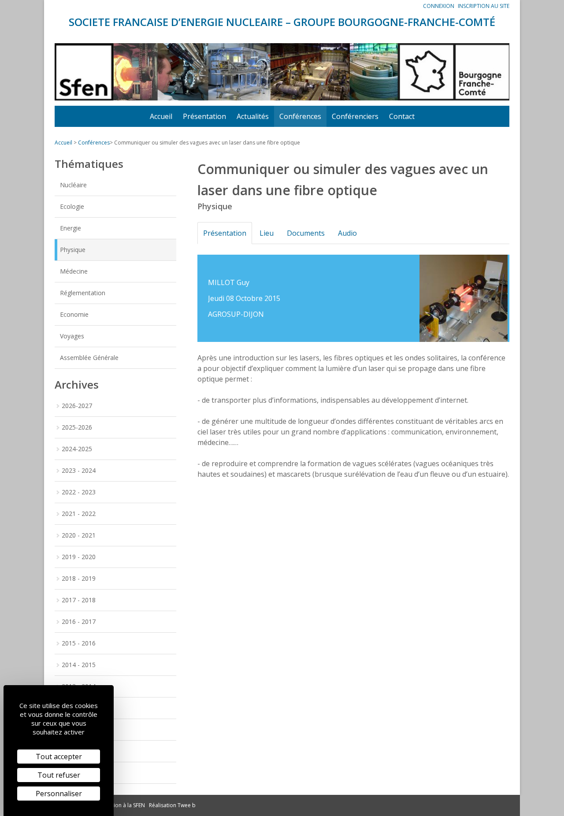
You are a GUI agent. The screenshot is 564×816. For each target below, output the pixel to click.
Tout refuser (58, 775)
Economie (74, 314)
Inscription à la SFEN (120, 805)
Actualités (253, 116)
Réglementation (82, 293)
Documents (306, 233)
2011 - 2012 (79, 729)
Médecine (74, 271)
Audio (347, 233)
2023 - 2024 (79, 470)
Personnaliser (59, 793)
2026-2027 (77, 405)
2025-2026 (77, 427)
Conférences (300, 116)
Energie (70, 228)
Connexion (438, 6)
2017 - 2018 (79, 600)
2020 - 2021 (79, 535)
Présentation (204, 116)
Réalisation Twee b (172, 805)
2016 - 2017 (79, 621)
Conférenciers (355, 116)
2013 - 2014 (79, 686)
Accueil (161, 116)
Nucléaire (73, 185)
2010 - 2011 (79, 751)
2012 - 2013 (79, 708)
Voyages (72, 336)
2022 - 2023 (79, 492)
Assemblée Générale (89, 357)
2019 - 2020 (79, 557)
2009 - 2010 (79, 772)
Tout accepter (59, 756)
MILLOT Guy (228, 282)
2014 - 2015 (79, 664)
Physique (72, 249)
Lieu (267, 233)
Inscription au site (483, 6)
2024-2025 (77, 449)
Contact (402, 116)
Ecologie (72, 206)
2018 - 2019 (79, 578)
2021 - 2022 (79, 513)
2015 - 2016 (79, 643)
